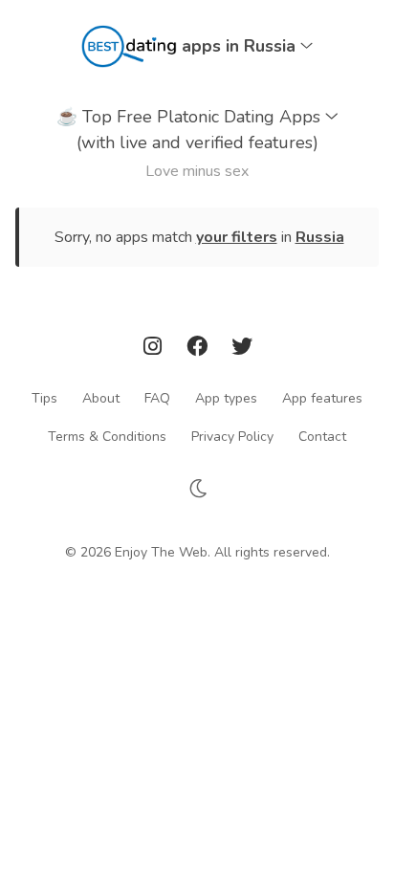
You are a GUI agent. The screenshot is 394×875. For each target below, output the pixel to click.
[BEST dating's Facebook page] (199, 349)
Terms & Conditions (107, 436)
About (101, 397)
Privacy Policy (232, 436)
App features (322, 397)
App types (226, 397)
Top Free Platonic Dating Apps (190, 129)
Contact (322, 436)
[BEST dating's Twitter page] (242, 349)
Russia (320, 237)
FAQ (157, 397)
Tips (44, 397)
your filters (236, 237)
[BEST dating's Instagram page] (155, 349)
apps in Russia (241, 45)
